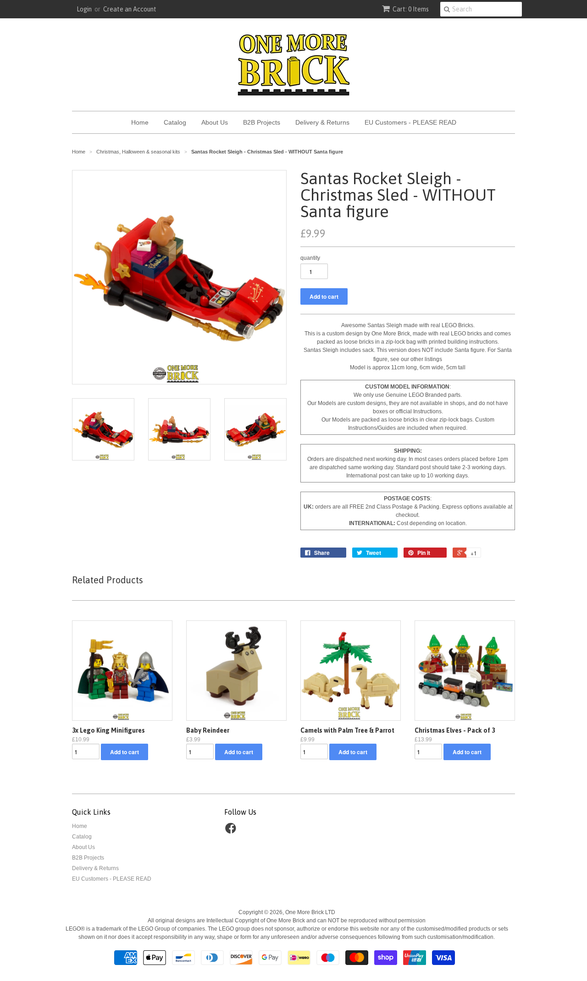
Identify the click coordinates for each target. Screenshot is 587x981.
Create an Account (129, 9)
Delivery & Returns (322, 122)
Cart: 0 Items (411, 9)
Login (84, 9)
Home (140, 122)
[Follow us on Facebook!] (232, 831)
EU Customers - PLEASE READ (410, 122)
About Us (214, 122)
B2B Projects (261, 122)
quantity (310, 258)
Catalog (175, 122)
